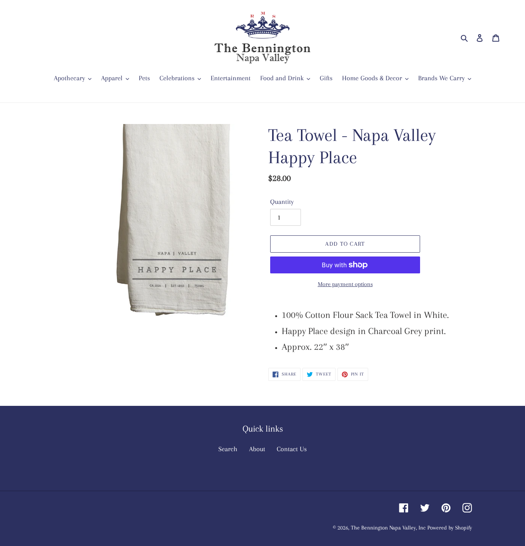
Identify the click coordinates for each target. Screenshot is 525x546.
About (257, 449)
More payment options (345, 284)
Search (228, 449)
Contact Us (292, 449)
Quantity (282, 201)
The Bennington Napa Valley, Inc (388, 527)
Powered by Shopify (449, 527)
